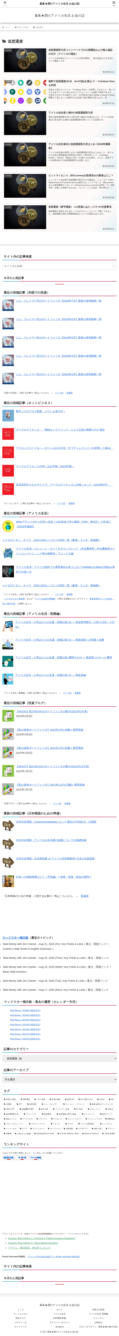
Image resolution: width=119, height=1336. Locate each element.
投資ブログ (21, 1318)
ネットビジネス (20, 1314)
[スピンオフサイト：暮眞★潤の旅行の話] (98, 1327)
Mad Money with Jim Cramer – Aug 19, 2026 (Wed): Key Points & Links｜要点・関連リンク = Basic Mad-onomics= (57, 969)
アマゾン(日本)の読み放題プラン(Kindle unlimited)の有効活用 (54, 1257)
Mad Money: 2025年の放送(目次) (25, 1015)
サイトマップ (21, 1327)
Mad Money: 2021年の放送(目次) (25, 1034)
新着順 (69, 393)
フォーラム (98, 1318)
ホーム (59, 1309)
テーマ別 (59, 393)
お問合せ (98, 1322)
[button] (113, 266)
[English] (59, 1327)
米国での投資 (98, 1309)
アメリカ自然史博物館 (45, 599)
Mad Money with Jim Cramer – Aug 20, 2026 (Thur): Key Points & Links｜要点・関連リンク (56, 957)
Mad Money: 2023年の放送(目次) (25, 1024)
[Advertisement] (59, 916)
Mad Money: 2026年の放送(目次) (25, 1010)
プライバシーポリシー (59, 1322)
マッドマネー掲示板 (15, 937)
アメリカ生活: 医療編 (98, 1314)
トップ (21, 1309)
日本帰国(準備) (59, 1318)
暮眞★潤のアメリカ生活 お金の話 (60, 3)
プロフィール (21, 1322)
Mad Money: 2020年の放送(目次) (25, 1039)
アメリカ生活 (59, 1314)
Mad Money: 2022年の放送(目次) (25, 1029)
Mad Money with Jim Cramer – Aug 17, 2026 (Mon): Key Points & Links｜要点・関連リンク (56, 989)
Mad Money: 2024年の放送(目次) (25, 1020)
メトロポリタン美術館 (14, 599)
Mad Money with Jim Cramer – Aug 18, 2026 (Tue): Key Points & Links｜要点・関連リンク (55, 980)
